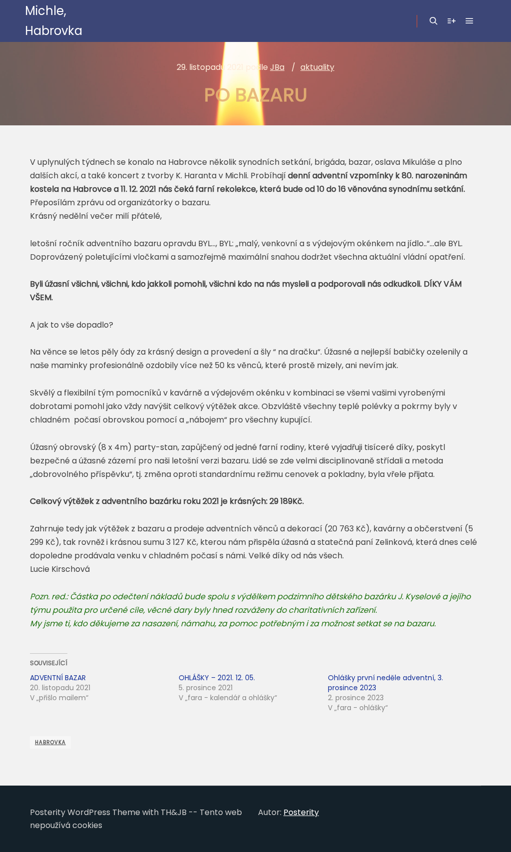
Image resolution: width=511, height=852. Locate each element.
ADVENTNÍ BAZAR (58, 678)
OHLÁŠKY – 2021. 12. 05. (217, 678)
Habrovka (50, 742)
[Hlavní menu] (470, 20)
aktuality (317, 67)
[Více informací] (452, 20)
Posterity (301, 812)
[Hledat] (434, 20)
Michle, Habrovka (53, 20)
